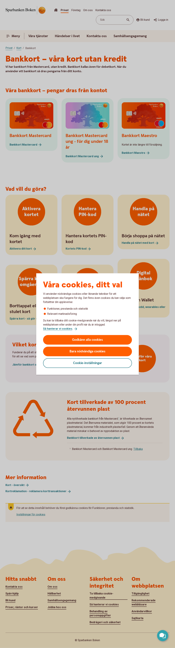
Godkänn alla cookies (87, 340)
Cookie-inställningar (87, 363)
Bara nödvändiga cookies (87, 351)
